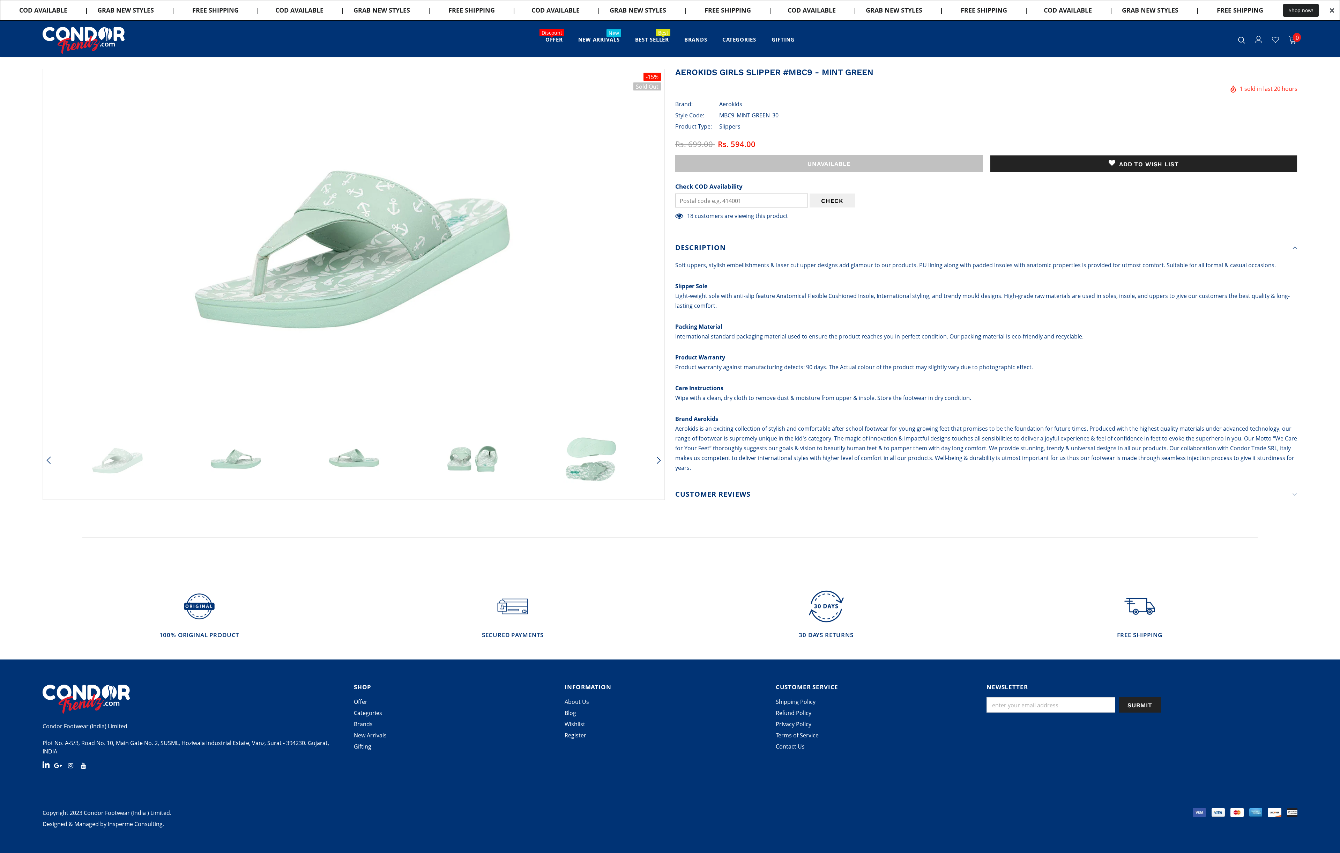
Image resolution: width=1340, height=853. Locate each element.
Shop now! (1301, 10)
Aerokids (730, 104)
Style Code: (689, 115)
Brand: (684, 104)
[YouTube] (83, 765)
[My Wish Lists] (1275, 39)
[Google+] (58, 765)
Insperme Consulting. (136, 824)
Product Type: (693, 126)
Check (832, 200)
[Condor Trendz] (193, 699)
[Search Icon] (1241, 39)
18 (690, 216)
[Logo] (84, 40)
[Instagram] (71, 765)
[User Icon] (1259, 39)
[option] (353, 247)
